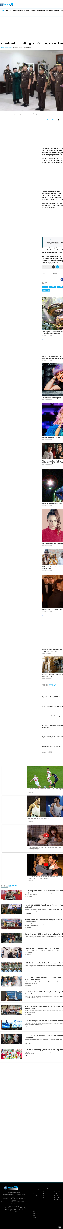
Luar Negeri (49, 10)
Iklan (41, 1223)
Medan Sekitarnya (18, 10)
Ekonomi (45, 1192)
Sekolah (45, 1198)
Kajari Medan (46, 290)
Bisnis (34, 1213)
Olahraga (56, 10)
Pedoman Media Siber (19, 1223)
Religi (34, 1215)
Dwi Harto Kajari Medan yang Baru (52, 716)
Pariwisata (56, 1198)
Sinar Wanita (57, 1200)
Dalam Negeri (41, 10)
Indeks (7, 14)
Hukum (45, 1196)
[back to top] (59, 1227)
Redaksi (10, 1223)
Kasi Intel (45, 287)
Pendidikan (46, 1194)
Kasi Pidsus (52, 287)
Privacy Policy (29, 1223)
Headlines (8, 10)
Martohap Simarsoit (6, 47)
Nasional (35, 1217)
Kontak (44, 1223)
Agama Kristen (58, 1192)
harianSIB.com (52, 120)
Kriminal (26, 10)
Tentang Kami (3, 1223)
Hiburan (45, 1190)
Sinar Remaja (57, 1196)
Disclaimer (36, 1223)
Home (2, 10)
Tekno (34, 1211)
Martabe (33, 10)
